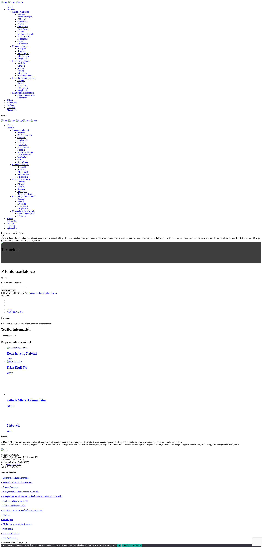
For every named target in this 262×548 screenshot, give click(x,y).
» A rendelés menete (9, 487)
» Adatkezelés (7, 529)
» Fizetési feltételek (9, 538)
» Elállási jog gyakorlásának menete (16, 524)
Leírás (9, 310)
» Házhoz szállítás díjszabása (13, 505)
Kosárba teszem (8, 290)
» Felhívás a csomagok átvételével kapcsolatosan (22, 510)
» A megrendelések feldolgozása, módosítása (20, 492)
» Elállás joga (7, 519)
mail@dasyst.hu (14, 464)
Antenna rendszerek (36, 293)
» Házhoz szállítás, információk (14, 501)
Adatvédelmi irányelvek (132, 545)
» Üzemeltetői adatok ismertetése (15, 478)
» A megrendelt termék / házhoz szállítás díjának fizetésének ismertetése (31, 496)
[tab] (134, 310)
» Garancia (6, 515)
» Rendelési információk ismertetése (16, 482)
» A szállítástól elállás (10, 533)
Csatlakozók (51, 293)
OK (119, 545)
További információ (15, 312)
